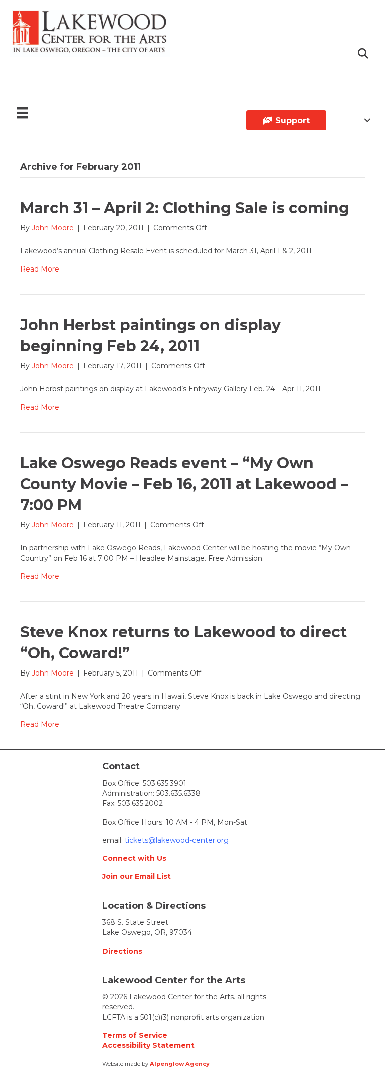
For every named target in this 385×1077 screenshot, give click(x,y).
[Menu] (22, 112)
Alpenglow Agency (180, 1063)
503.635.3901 (164, 783)
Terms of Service (134, 1035)
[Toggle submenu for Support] (367, 120)
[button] (364, 54)
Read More (39, 269)
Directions (122, 951)
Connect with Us (134, 858)
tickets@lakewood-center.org (176, 840)
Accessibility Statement (148, 1045)
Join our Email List (136, 876)
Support (291, 120)
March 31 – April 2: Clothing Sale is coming (184, 208)
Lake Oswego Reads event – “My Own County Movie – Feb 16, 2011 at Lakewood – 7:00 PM (184, 484)
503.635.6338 (178, 793)
